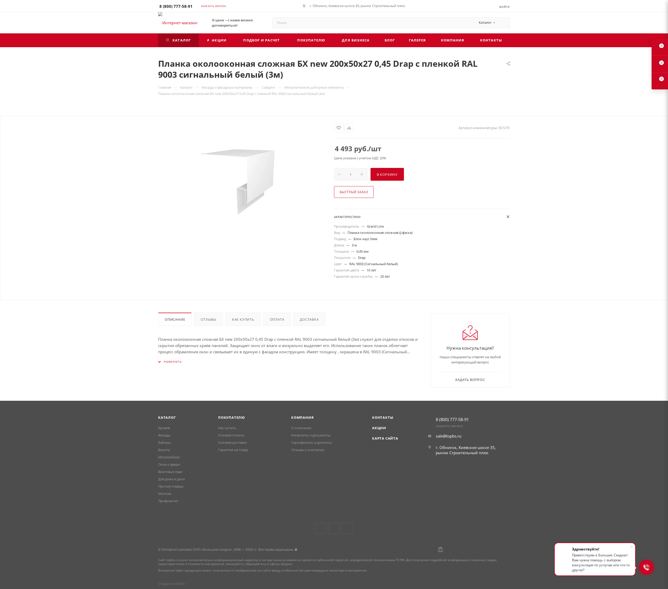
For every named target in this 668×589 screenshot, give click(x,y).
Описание (175, 319)
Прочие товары (170, 486)
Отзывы (208, 319)
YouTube (334, 528)
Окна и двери (169, 464)
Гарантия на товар (233, 449)
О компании (301, 428)
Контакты (382, 417)
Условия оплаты (231, 435)
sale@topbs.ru (448, 436)
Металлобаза (169, 457)
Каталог (167, 417)
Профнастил (168, 501)
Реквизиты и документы (311, 435)
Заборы (164, 442)
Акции (379, 428)
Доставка (309, 319)
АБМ (180, 583)
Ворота (164, 449)
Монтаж (164, 493)
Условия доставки (232, 442)
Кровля (164, 428)
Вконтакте (320, 528)
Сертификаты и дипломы (311, 442)
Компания (302, 417)
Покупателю (231, 417)
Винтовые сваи (170, 471)
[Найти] (503, 22)
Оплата (277, 319)
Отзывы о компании (307, 449)
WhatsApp (347, 528)
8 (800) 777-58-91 (176, 6)
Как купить (243, 319)
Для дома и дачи (171, 479)
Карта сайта (385, 438)
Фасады (164, 435)
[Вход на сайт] (296, 549)
